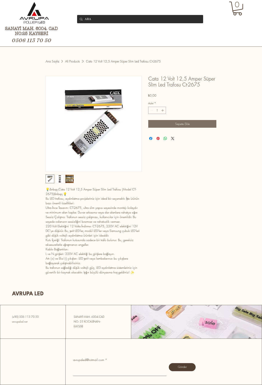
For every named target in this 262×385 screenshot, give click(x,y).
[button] (237, 8)
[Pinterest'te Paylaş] (158, 138)
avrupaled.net (19, 321)
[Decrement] (151, 110)
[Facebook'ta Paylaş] (150, 138)
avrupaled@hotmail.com (88, 359)
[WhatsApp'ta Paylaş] (165, 138)
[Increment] (163, 110)
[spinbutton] (157, 110)
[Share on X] (172, 138)
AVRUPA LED (28, 294)
